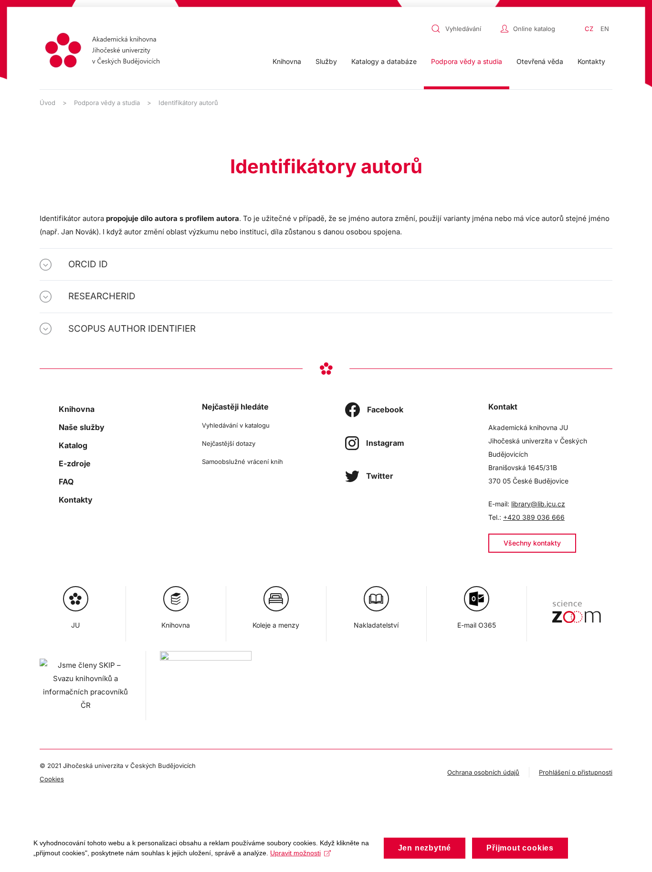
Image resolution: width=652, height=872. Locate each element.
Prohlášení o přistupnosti (575, 772)
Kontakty (591, 61)
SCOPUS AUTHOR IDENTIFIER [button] (132, 328)
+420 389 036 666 (534, 517)
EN (604, 28)
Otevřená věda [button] (539, 61)
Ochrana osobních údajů (483, 772)
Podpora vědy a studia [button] (466, 61)
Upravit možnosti (295, 853)
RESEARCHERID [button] (102, 296)
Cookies (52, 779)
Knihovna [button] (287, 61)
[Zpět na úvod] (105, 52)
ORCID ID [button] (88, 264)
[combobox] (463, 28)
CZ (589, 28)
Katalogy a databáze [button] (384, 61)
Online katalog (534, 28)
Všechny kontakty (532, 543)
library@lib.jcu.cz (538, 504)
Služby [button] (326, 61)
